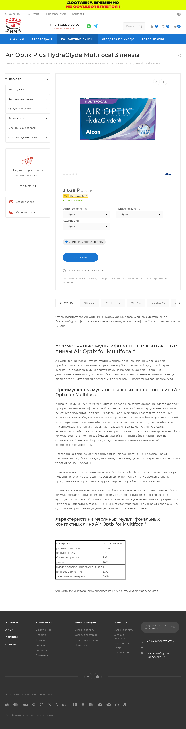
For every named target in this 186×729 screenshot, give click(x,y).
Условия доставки (86, 634)
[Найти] (140, 26)
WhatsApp (98, 676)
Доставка (158, 303)
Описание (66, 303)
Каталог (12, 622)
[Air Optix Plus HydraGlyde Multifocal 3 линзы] (118, 119)
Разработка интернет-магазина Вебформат (30, 715)
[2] (66, 174)
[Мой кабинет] (179, 14)
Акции (10, 629)
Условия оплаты (84, 629)
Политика (81, 645)
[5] (76, 174)
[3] (70, 174)
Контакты (41, 650)
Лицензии (42, 655)
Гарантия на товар (86, 639)
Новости (41, 634)
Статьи (10, 644)
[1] (63, 174)
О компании (43, 629)
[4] (73, 174)
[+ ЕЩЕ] (175, 39)
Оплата (136, 303)
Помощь (120, 622)
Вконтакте (88, 676)
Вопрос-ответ (122, 652)
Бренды (11, 637)
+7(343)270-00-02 (66, 25)
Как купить (113, 303)
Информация (85, 622)
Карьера (41, 645)
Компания (44, 622)
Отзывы (89, 303)
